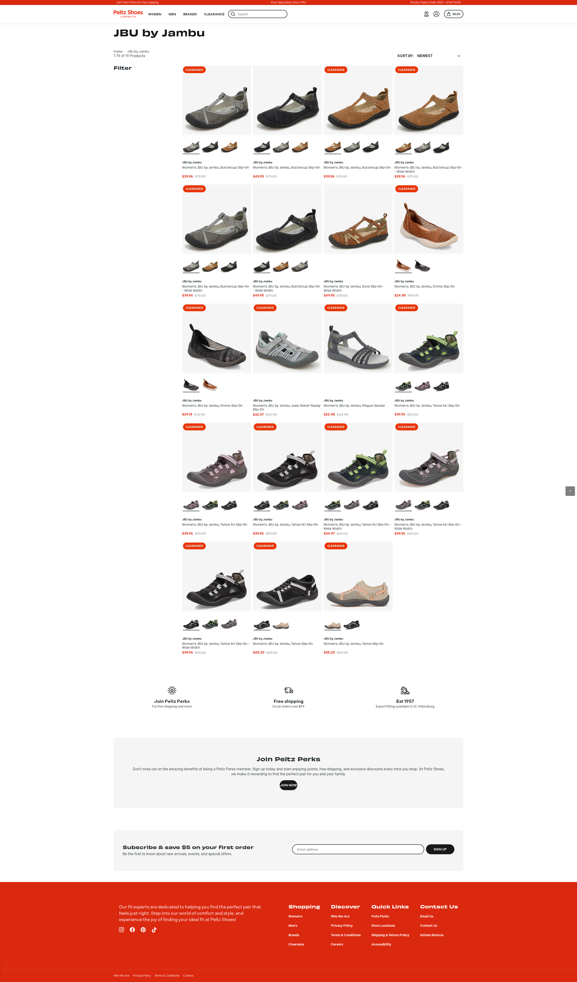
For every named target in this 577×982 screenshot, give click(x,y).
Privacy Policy (142, 975)
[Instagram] (121, 929)
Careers (188, 975)
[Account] (436, 14)
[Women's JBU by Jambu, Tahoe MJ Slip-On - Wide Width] (333, 502)
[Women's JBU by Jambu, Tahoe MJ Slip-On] (403, 383)
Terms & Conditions (166, 975)
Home (118, 51)
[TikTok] (154, 929)
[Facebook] (132, 929)
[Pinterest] (143, 929)
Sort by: (405, 56)
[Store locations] (426, 14)
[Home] (128, 14)
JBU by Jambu (138, 51)
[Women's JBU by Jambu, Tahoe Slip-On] (262, 621)
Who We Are (121, 975)
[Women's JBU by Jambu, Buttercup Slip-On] (191, 145)
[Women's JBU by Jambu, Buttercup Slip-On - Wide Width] (403, 145)
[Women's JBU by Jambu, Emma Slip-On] (403, 264)
